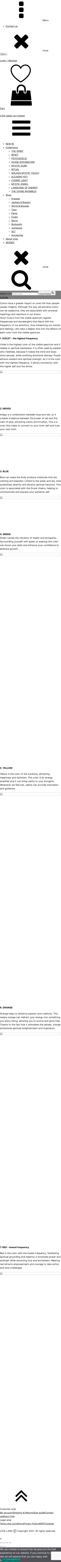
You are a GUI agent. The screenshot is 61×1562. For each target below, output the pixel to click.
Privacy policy (12, 1560)
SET (13, 231)
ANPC (42, 1523)
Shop (8, 195)
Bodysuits (16, 224)
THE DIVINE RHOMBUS (23, 191)
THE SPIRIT (17, 151)
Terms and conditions (12, 1523)
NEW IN (10, 143)
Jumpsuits (16, 227)
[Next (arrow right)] (4, 1546)
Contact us (12, 26)
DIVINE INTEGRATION (23, 162)
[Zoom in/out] (10, 1542)
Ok (3, 1560)
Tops (14, 209)
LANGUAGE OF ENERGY (24, 187)
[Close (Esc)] (1, 1542)
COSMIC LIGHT (19, 180)
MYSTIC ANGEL (19, 184)
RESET (14, 154)
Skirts (14, 220)
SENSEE (10, 242)
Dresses (15, 198)
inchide (4, 297)
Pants (14, 213)
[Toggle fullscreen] (7, 1542)
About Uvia (12, 238)
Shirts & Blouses (20, 206)
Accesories (17, 235)
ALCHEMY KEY (19, 176)
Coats (14, 217)
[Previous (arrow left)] (1, 1546)
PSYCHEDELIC (19, 158)
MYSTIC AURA (19, 165)
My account (6, 1512)
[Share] (4, 1542)
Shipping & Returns (23, 1512)
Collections (12, 147)
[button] (1, 1538)
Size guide (39, 1512)
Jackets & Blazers (20, 202)
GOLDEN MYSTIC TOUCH (25, 173)
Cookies (49, 1523)
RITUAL (15, 169)
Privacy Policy (31, 1523)
